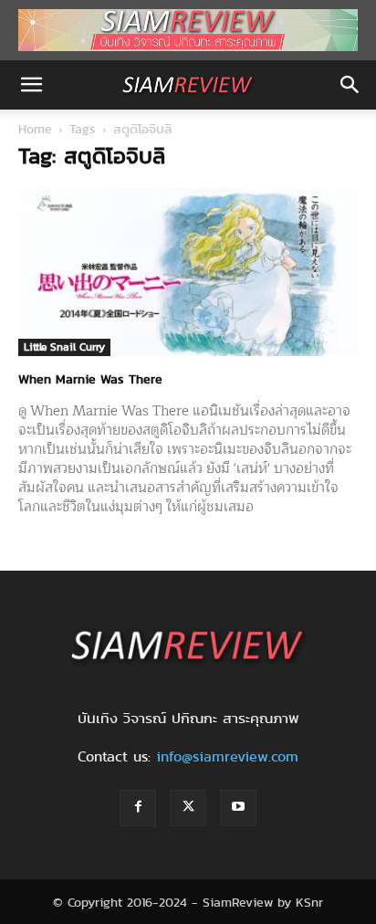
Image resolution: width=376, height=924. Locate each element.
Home (35, 129)
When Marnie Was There (90, 379)
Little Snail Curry (64, 346)
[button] (31, 85)
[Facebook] (138, 808)
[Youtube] (238, 808)
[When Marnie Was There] (188, 272)
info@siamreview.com (227, 756)
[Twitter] (188, 808)
